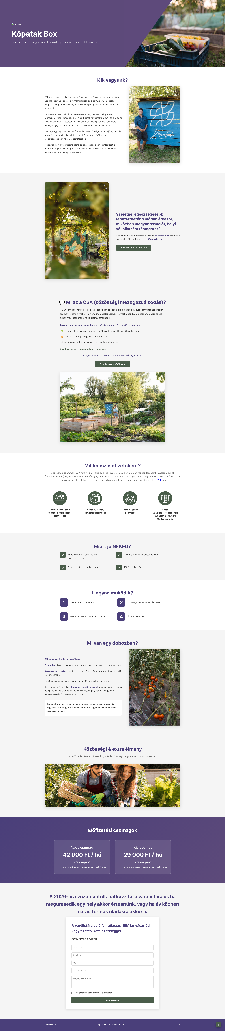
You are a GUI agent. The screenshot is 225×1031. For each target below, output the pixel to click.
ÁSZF (171, 1025)
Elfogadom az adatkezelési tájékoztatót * (93, 993)
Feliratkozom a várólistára (134, 247)
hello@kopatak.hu (117, 1025)
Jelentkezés (112, 1000)
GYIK (158, 480)
